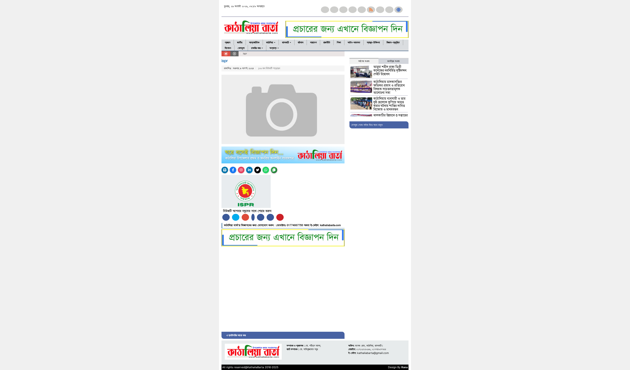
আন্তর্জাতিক (254, 42)
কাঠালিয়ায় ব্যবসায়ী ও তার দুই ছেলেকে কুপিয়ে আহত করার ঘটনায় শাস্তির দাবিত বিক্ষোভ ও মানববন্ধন (389, 104)
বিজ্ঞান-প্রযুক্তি (393, 42)
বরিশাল (300, 42)
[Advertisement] (283, 288)
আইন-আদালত (354, 42)
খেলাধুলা (241, 48)
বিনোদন (228, 48)
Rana (404, 367)
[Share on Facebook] (226, 217)
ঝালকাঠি (285, 42)
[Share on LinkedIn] (253, 217)
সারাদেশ (313, 42)
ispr (224, 60)
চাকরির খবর (256, 48)
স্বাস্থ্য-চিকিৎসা (373, 42)
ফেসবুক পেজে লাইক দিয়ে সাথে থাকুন (367, 124)
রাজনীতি (326, 42)
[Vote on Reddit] (260, 217)
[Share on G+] (245, 217)
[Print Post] (224, 170)
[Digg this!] (270, 217)
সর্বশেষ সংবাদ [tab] (363, 61)
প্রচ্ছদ (227, 42)
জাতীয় (239, 42)
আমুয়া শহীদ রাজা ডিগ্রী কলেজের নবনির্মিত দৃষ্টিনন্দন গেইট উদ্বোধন (389, 70)
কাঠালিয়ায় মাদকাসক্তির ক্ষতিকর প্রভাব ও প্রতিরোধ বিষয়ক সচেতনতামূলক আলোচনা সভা (389, 87)
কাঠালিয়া (270, 42)
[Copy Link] (274, 170)
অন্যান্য (273, 48)
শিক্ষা (339, 42)
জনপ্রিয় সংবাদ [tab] (393, 61)
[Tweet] (235, 217)
